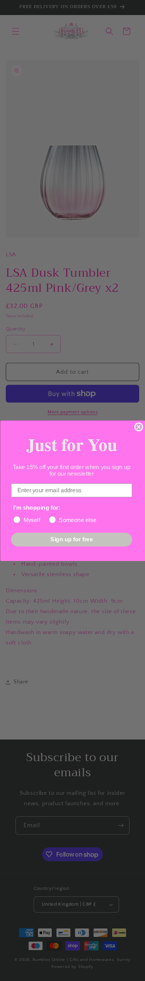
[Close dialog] (138, 426)
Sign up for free (71, 539)
